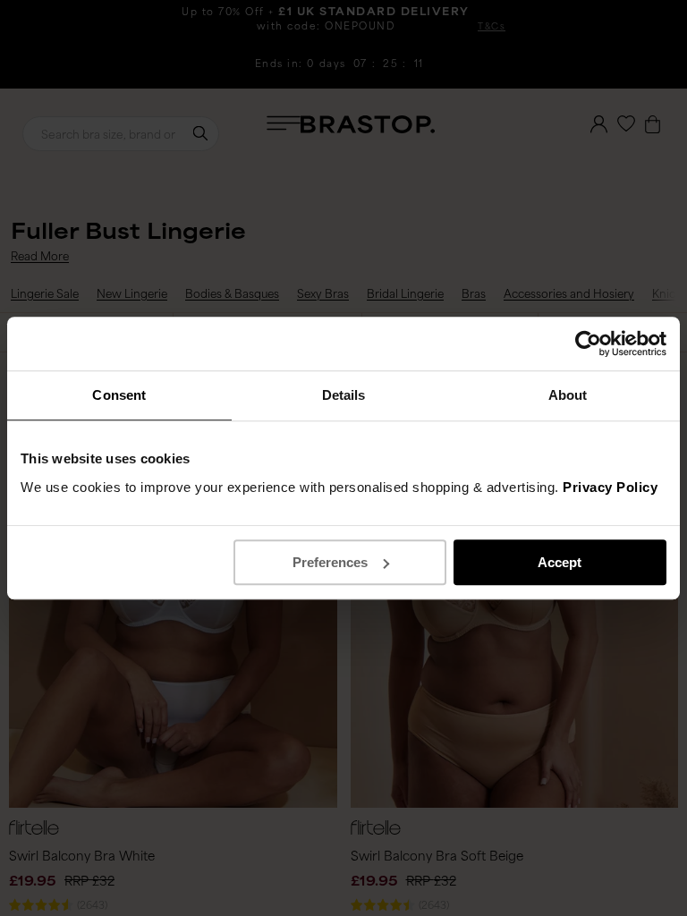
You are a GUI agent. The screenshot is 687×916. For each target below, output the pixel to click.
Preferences (330, 562)
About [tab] (568, 395)
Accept (559, 562)
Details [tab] (344, 395)
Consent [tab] (119, 395)
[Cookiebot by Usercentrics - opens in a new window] (588, 343)
